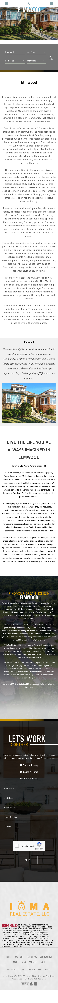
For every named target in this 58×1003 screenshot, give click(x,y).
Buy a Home (18, 957)
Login (42, 962)
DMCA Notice (12, 970)
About (16, 962)
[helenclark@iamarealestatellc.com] (6, 3)
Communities (46, 957)
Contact (33, 962)
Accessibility (44, 970)
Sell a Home (32, 957)
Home (8, 957)
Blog (24, 962)
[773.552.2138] (29, 3)
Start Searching (29, 698)
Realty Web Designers (37, 979)
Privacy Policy (28, 970)
